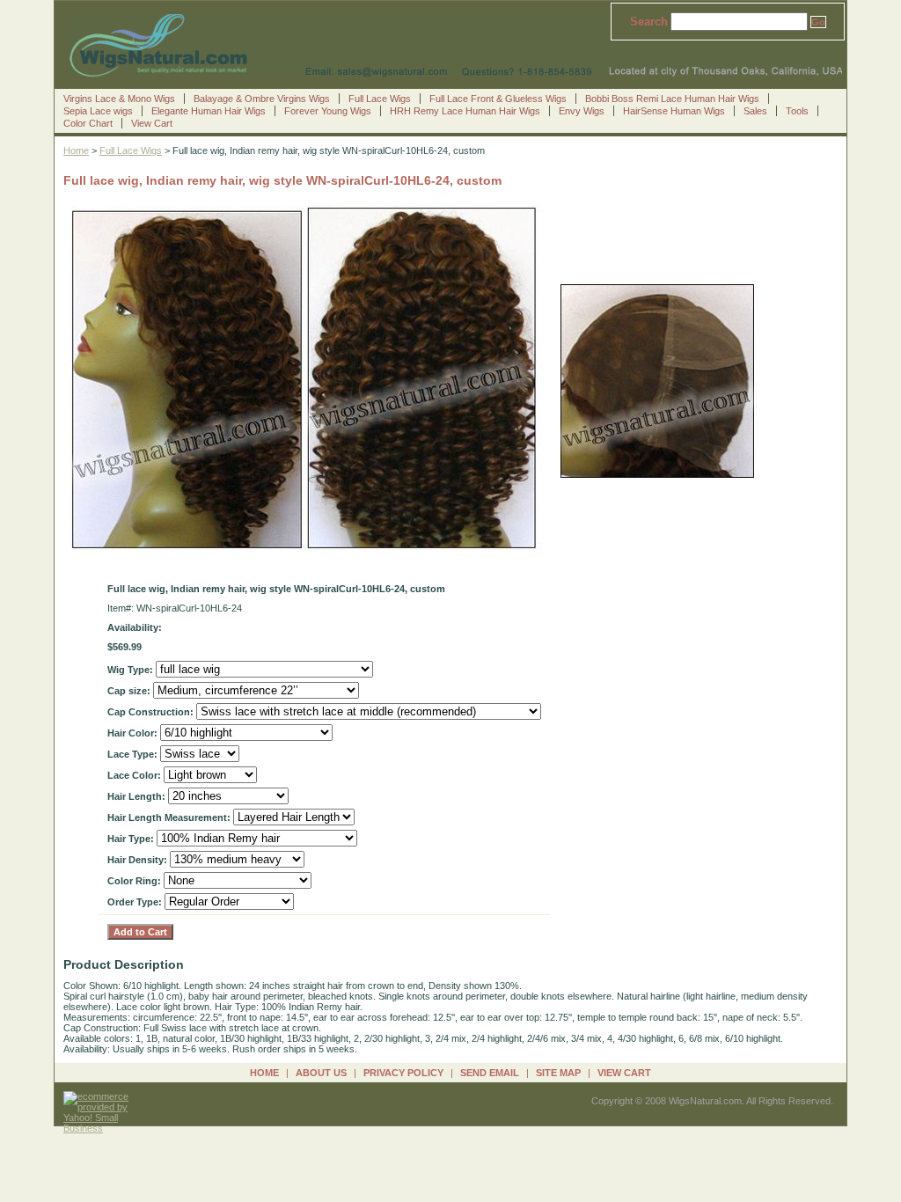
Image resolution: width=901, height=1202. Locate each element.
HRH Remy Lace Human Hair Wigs (465, 111)
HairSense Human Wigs (674, 111)
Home (76, 150)
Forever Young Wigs (327, 111)
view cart (624, 1072)
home (264, 1072)
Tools (797, 111)
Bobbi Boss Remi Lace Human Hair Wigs (672, 98)
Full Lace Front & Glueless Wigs (498, 98)
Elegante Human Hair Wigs (208, 111)
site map (558, 1072)
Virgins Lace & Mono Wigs (119, 98)
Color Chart (88, 123)
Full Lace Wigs (379, 98)
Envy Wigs (581, 111)
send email (489, 1072)
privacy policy (403, 1072)
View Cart (151, 123)
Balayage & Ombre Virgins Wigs (262, 98)
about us (321, 1072)
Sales (755, 111)
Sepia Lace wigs (98, 111)
